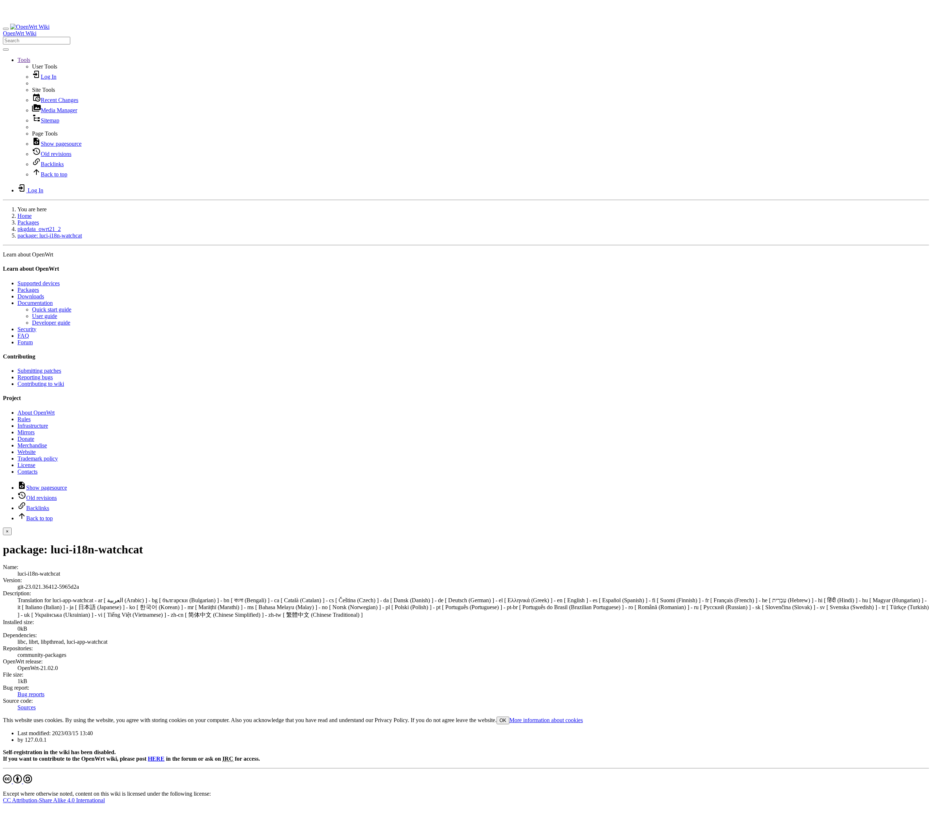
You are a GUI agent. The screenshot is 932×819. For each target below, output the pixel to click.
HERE (156, 759)
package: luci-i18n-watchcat (49, 235)
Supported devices (38, 283)
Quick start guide (51, 309)
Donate (25, 439)
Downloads (30, 296)
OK (502, 720)
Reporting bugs (35, 377)
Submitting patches (39, 371)
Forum (25, 342)
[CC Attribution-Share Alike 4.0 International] (17, 781)
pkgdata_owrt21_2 (39, 229)
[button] (23, 60)
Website (26, 452)
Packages (28, 222)
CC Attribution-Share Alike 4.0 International (54, 800)
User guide (44, 316)
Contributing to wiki (40, 384)
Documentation (35, 303)
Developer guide (51, 323)
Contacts (27, 472)
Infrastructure (32, 426)
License (26, 465)
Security (26, 329)
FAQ (23, 336)
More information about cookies (546, 720)
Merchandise (32, 445)
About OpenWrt (36, 413)
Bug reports (30, 694)
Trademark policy (37, 458)
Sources (26, 707)
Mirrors (26, 432)
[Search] (6, 49)
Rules (24, 419)
